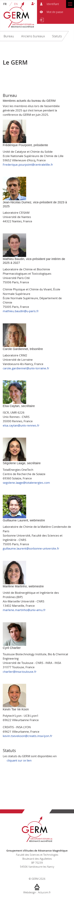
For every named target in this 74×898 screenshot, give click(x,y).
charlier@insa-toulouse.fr (19, 672)
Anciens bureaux (33, 36)
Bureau (9, 36)
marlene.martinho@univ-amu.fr (24, 610)
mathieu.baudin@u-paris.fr (21, 311)
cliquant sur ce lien (19, 760)
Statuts (57, 36)
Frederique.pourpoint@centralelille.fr (28, 165)
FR (5, 4)
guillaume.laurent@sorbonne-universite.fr (31, 548)
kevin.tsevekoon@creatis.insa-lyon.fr (27, 736)
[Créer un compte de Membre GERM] (33, 4)
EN (16, 4)
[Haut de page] (68, 891)
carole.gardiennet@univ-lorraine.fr (26, 368)
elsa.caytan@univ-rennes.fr (21, 425)
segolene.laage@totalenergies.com (26, 483)
